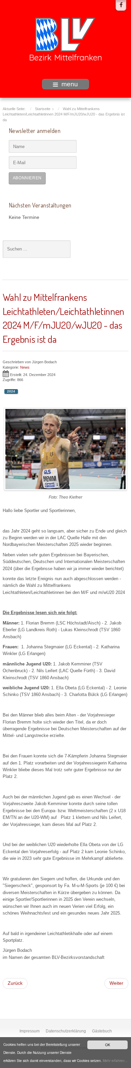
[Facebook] (121, 5)
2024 (11, 391)
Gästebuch (102, 1031)
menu (69, 84)
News (25, 367)
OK (107, 1044)
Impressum (29, 1031)
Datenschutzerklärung (66, 1031)
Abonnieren (27, 178)
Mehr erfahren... (115, 1060)
